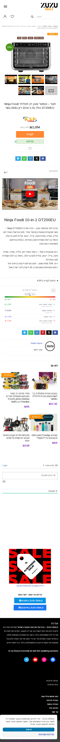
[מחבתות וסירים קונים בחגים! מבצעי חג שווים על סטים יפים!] (16, 415)
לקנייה (30, 134)
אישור (29, 729)
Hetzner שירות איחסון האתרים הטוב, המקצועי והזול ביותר (29, 740)
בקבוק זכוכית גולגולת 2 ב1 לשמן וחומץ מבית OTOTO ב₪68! (45, 396)
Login (5, 465)
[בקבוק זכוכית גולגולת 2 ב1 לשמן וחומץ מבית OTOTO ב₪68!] (44, 374)
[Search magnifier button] (32, 17)
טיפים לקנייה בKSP (46, 280)
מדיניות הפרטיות (46, 734)
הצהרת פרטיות (52, 700)
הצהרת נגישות (52, 704)
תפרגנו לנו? (53, 708)
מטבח (30, 38)
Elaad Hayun (36, 343)
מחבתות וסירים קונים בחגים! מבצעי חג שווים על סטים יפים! (16, 438)
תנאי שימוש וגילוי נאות (49, 696)
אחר (19, 38)
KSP (24, 38)
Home (55, 26)
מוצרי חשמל (47, 26)
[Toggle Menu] (5, 6)
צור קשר (55, 712)
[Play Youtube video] (30, 194)
